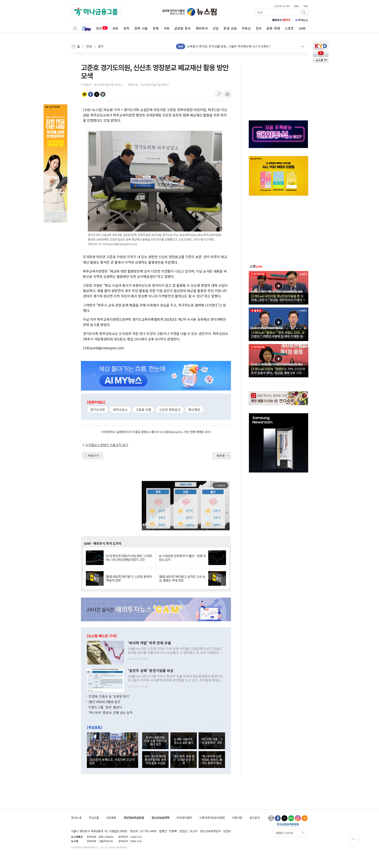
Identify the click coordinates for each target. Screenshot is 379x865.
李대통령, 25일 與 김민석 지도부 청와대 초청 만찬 (218, 46)
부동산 (246, 28)
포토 (115, 28)
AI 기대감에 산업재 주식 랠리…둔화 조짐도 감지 (182, 557)
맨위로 (221, 455)
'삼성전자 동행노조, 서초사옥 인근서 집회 (112, 761)
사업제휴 (111, 817)
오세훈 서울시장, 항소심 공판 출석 (183, 740)
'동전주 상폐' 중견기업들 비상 (151, 670)
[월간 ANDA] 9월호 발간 (104, 701)
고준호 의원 (143, 409)
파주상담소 (120, 409)
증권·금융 (230, 28)
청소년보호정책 (160, 817)
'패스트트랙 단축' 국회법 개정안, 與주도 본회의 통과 (212, 759)
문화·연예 (273, 28)
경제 (156, 28)
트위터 (96, 94)
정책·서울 (141, 28)
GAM (302, 28)
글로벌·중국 (182, 28)
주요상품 (94, 817)
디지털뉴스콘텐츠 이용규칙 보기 (106, 444)
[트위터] (284, 818)
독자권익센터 (184, 817)
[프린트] (227, 94)
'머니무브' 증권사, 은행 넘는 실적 (110, 712)
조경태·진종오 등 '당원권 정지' (109, 696)
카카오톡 (84, 94)
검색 (304, 12)
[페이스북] (278, 818)
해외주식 (281, 20)
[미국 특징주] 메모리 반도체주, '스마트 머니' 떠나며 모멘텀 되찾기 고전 (129, 557)
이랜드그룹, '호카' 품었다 (105, 707)
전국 (259, 28)
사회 (166, 28)
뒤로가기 (93, 455)
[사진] (105, 652)
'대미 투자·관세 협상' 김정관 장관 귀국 (183, 759)
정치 (126, 28)
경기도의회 (97, 409)
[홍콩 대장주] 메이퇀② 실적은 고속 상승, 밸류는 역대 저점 (182, 578)
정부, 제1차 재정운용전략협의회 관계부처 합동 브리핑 (155, 759)
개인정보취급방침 (134, 817)
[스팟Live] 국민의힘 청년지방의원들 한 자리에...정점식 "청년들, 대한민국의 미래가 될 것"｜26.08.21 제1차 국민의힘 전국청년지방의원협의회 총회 (278, 297)
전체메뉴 (75, 28)
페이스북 (90, 94)
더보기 (302, 46)
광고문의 (255, 817)
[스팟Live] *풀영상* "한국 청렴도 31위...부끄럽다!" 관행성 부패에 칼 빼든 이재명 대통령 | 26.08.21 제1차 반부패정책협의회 (278, 334)
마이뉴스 (301, 20)
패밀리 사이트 (284, 832)
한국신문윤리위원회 (288, 825)
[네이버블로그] (291, 818)
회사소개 (76, 817)
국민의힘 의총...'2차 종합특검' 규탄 (211, 740)
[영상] (278, 287)
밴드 (102, 94)
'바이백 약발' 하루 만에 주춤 (149, 643)
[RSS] (305, 818)
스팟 (256, 266)
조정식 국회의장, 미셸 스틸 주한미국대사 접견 (155, 740)
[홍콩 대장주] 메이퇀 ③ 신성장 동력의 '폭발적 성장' (129, 578)
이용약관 (237, 817)
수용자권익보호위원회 (212, 817)
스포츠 (289, 28)
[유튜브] (271, 818)
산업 (216, 28)
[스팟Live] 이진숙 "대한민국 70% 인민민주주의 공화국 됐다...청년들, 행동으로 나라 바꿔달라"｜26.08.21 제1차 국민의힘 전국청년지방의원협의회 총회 (278, 370)
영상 (99, 28)
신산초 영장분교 (170, 409)
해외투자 (202, 28)
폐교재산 (194, 409)
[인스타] (298, 818)
